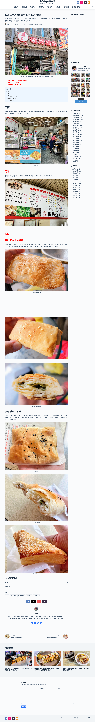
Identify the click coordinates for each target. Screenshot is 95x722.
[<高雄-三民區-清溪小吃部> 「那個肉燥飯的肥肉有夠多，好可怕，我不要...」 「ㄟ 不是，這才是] (73, 89)
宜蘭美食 (75, 191)
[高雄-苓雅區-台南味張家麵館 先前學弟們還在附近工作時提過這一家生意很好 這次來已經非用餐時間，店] (73, 94)
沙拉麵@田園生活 (47, 1)
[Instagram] (81, 2)
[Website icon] (35, 623)
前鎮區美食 (76, 126)
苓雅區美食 (76, 115)
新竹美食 (75, 175)
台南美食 (75, 183)
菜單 (7, 93)
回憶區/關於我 (76, 7)
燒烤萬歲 (32, 7)
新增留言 (24, 693)
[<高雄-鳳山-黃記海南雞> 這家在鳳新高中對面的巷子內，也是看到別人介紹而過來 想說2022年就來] (78, 85)
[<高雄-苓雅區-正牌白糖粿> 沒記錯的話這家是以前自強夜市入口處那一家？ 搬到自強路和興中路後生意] (78, 94)
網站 (59, 688)
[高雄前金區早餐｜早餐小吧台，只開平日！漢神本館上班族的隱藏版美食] (76, 658)
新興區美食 (76, 119)
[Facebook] (78, 2)
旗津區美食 (76, 138)
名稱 (23, 688)
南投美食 (75, 196)
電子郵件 (42, 688)
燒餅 (7, 595)
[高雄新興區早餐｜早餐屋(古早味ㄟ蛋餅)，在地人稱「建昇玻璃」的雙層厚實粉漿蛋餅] (47, 658)
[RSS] (89, 2)
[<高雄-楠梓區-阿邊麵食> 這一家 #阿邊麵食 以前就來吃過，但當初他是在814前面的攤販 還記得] (88, 75)
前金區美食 (76, 117)
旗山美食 (75, 159)
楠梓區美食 (76, 132)
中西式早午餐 (25, 24)
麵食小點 (35, 24)
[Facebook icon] (32, 623)
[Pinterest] (39, 601)
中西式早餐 (37, 595)
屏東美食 (75, 185)
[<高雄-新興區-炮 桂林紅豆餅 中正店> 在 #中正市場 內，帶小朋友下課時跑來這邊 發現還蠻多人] (88, 94)
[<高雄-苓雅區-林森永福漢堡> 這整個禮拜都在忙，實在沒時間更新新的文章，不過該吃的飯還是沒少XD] (88, 89)
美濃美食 (75, 161)
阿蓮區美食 (76, 152)
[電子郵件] (85, 2)
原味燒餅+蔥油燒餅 (12, 97)
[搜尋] (92, 7)
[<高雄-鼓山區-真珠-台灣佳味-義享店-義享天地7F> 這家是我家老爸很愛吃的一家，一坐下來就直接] (73, 75)
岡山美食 (75, 157)
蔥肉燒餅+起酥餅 (12, 98)
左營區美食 (76, 124)
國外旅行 (66, 7)
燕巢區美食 (76, 140)
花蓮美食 (75, 189)
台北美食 (75, 171)
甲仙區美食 (76, 150)
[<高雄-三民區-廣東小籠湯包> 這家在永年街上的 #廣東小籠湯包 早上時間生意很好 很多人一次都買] (73, 85)
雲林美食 (75, 179)
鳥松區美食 (76, 142)
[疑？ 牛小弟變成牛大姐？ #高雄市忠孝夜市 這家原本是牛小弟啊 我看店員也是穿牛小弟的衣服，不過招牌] (78, 80)
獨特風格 (24, 7)
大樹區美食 (76, 148)
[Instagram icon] (41, 623)
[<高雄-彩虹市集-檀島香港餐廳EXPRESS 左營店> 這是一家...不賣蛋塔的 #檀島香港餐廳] (88, 85)
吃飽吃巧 (15, 7)
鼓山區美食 (76, 122)
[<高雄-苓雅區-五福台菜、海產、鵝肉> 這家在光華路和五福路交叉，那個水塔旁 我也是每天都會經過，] (83, 94)
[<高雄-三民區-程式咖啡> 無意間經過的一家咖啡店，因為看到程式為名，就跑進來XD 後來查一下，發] (83, 75)
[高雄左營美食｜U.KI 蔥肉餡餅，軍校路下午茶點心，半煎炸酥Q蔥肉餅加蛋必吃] (18, 658)
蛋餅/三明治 (39, 24)
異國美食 (49, 7)
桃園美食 (75, 173)
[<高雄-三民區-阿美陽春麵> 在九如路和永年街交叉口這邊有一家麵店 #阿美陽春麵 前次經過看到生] (83, 89)
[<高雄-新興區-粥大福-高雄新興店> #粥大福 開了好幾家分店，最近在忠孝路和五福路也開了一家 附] (88, 80)
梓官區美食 (76, 146)
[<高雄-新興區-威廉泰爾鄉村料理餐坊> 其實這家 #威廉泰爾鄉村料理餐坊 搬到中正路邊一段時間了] (78, 89)
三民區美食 (31, 24)
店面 (7, 91)
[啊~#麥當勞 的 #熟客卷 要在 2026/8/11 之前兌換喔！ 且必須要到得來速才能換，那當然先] (83, 85)
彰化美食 (75, 181)
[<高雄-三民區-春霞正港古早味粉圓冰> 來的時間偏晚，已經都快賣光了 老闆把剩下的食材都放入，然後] (78, 75)
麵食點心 (29, 595)
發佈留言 (24, 706)
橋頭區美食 (76, 144)
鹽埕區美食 (76, 128)
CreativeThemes (84, 718)
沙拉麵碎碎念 (11, 100)
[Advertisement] (36, 305)
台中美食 (75, 177)
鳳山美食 (75, 155)
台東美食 (75, 187)
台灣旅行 (57, 7)
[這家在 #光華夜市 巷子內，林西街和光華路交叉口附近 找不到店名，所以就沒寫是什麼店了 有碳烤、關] (73, 80)
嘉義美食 (75, 194)
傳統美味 (41, 7)
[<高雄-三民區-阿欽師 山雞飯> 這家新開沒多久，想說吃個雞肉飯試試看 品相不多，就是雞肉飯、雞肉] (83, 80)
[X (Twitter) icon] (38, 623)
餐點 (7, 95)
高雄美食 (13, 595)
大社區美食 (76, 134)
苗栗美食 (75, 198)
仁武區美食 (76, 136)
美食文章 (73, 169)
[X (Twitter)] (33, 601)
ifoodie (21, 24)
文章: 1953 (36, 625)
